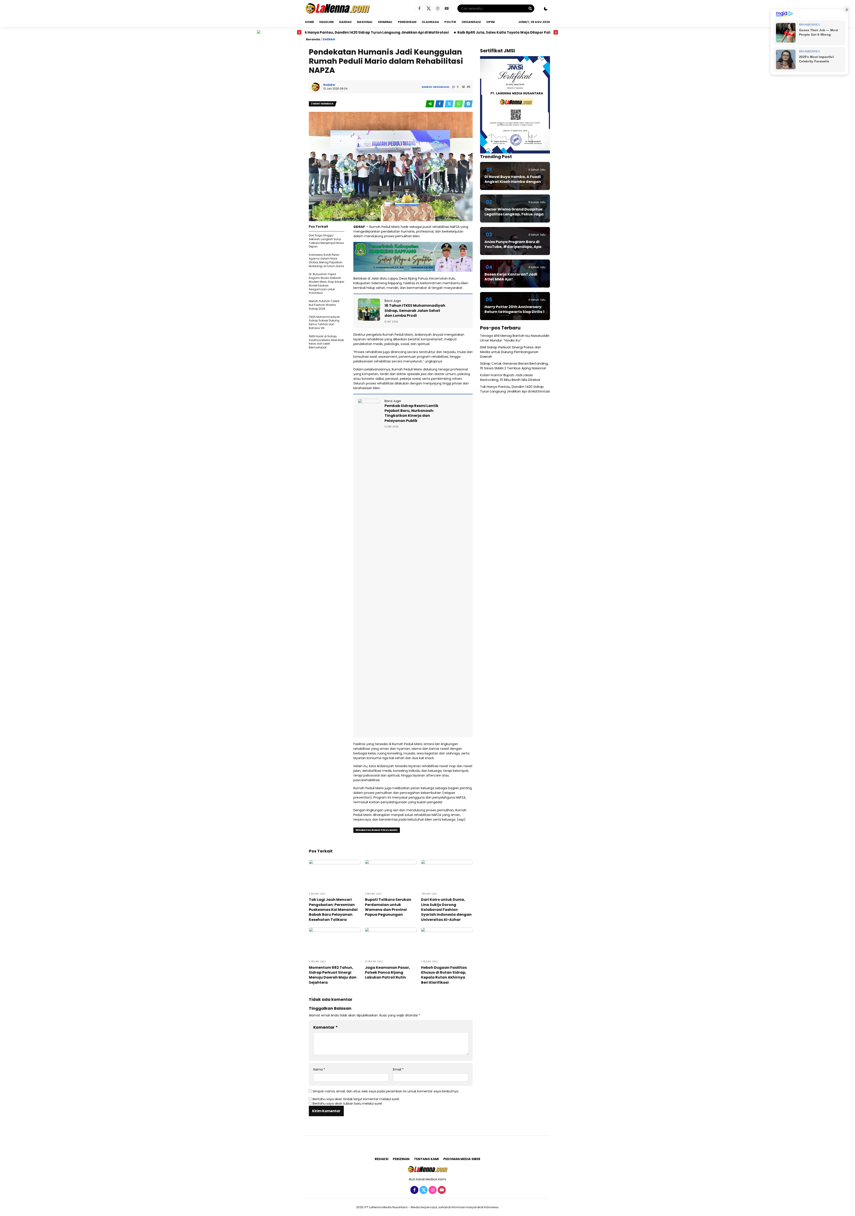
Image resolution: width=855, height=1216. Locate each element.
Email (398, 1069)
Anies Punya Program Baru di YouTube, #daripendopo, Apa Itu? (513, 246)
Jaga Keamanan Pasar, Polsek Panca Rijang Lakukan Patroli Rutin (387, 972)
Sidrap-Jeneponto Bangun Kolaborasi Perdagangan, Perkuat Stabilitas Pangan (529, 32)
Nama (319, 1069)
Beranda (313, 39)
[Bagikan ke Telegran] (468, 104)
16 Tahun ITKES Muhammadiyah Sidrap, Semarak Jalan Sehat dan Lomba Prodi (415, 310)
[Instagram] (437, 8)
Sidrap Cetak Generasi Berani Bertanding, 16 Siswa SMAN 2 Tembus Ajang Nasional (514, 365)
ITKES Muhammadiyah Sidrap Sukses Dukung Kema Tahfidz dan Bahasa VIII (324, 322)
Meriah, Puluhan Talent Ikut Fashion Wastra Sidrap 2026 (324, 305)
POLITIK (450, 22)
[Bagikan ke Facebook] (440, 104)
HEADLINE (326, 22)
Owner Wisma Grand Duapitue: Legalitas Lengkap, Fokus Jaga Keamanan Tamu (514, 214)
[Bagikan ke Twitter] (449, 104)
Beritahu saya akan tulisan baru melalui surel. (348, 1103)
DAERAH (345, 22)
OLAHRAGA (430, 22)
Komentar (325, 1027)
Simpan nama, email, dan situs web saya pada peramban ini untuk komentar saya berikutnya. (386, 1091)
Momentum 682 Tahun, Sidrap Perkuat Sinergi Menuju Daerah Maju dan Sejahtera (332, 975)
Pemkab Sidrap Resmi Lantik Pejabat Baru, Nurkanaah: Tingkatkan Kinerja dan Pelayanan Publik (411, 413)
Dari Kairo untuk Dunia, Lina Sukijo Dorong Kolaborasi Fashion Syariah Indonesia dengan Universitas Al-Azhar (446, 909)
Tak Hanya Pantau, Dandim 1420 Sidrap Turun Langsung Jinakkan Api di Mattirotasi (515, 389)
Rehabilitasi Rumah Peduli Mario (377, 830)
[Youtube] (446, 8)
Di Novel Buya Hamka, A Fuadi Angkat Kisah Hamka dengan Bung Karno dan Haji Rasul (512, 181)
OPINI (490, 22)
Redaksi (381, 1159)
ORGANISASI (471, 22)
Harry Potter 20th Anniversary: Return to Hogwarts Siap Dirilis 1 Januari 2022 (514, 311)
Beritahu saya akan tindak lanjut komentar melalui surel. (356, 1099)
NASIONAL (365, 22)
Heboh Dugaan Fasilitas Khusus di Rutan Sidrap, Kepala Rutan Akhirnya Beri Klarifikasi (444, 975)
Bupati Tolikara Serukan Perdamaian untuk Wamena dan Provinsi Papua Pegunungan (388, 907)
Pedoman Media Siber (461, 1159)
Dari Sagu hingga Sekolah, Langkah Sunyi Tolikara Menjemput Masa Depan (326, 240)
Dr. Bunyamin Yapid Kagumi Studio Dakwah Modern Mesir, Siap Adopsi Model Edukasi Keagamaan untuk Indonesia (326, 283)
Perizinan (401, 1159)
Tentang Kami (426, 1159)
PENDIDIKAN (407, 22)
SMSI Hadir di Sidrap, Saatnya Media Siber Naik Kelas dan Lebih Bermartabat (326, 341)
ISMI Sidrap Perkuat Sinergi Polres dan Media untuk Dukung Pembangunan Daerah (510, 352)
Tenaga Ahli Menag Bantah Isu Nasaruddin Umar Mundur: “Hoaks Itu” (515, 338)
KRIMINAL (385, 22)
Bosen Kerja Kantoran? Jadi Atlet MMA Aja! (510, 277)
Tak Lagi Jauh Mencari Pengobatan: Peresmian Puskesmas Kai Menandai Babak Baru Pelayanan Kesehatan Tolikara (333, 909)
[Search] (530, 8)
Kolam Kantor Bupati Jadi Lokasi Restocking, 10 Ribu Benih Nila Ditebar (510, 377)
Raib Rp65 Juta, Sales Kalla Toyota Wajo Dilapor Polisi (401, 32)
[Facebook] (418, 8)
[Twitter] (427, 8)
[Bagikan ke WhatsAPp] (459, 104)
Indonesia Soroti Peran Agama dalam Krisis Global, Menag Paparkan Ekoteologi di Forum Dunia (326, 260)
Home (309, 22)
